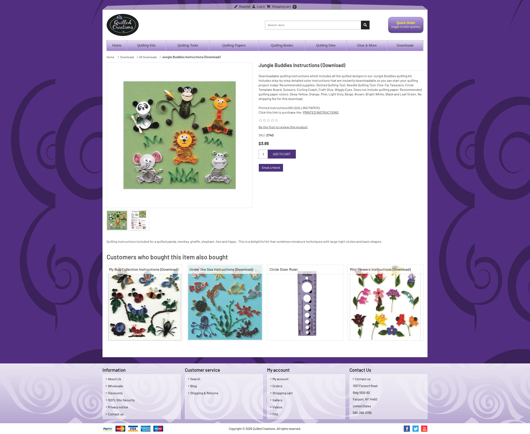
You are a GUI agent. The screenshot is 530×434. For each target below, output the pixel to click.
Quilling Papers (234, 45)
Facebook (407, 428)
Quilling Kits (146, 45)
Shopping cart (282, 393)
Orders (277, 386)
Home (116, 45)
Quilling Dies (326, 45)
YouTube (424, 428)
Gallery (277, 400)
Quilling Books (282, 45)
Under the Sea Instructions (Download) (221, 269)
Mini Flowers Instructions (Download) (380, 269)
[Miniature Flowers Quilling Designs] (385, 303)
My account (280, 379)
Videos (277, 407)
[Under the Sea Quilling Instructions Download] (225, 303)
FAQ (275, 414)
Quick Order (404, 27)
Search (195, 379)
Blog (193, 386)
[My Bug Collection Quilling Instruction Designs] (145, 303)
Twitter (415, 428)
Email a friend (271, 167)
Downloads (405, 45)
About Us (114, 379)
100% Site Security (121, 400)
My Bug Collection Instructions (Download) (143, 269)
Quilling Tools (187, 45)
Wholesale (115, 386)
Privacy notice (118, 407)
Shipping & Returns (204, 393)
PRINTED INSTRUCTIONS (320, 112)
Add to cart (282, 154)
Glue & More (367, 45)
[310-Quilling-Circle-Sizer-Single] (305, 303)
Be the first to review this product (283, 127)
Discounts (115, 393)
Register (244, 6)
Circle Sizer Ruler (284, 269)
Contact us (116, 414)
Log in (260, 6)
